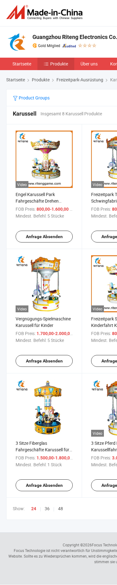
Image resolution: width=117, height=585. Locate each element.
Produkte (59, 64)
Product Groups (34, 98)
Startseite (21, 64)
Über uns (89, 64)
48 (60, 508)
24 (33, 508)
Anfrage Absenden (44, 236)
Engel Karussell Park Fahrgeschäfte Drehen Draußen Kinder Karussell (40, 200)
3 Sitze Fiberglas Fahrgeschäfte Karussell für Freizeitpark (42, 449)
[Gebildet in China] (45, 12)
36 (47, 508)
